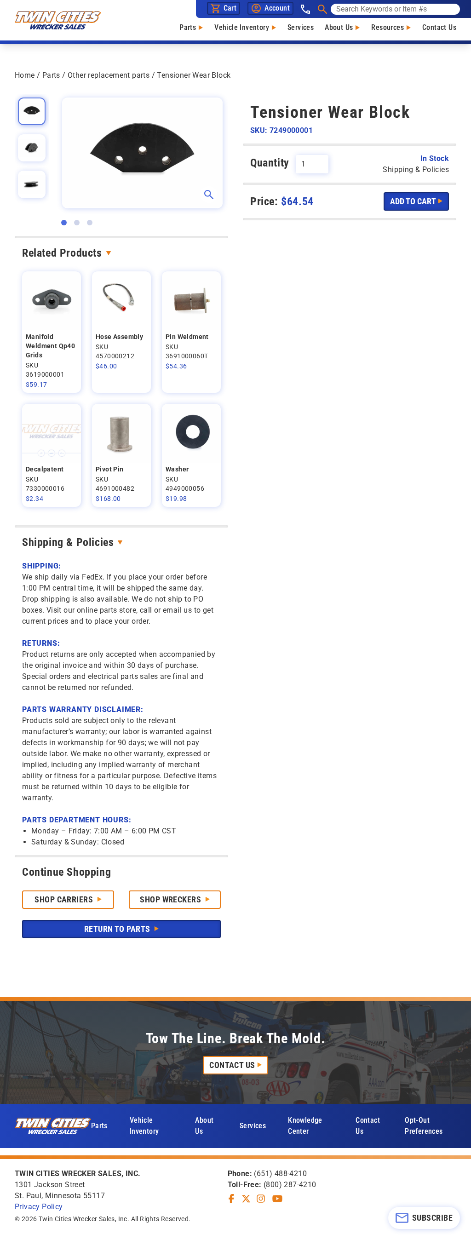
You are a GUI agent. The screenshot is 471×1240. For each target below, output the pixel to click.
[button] (64, 222)
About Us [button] (204, 1126)
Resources (387, 27)
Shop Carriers (64, 899)
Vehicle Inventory (241, 27)
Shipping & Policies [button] (416, 169)
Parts (187, 27)
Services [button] (253, 1125)
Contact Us (439, 27)
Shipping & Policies (68, 542)
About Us (339, 27)
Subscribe (432, 1218)
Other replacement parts (108, 75)
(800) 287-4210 (290, 1184)
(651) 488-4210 (280, 1173)
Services (300, 27)
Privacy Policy (39, 1206)
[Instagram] (260, 1198)
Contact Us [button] (368, 1126)
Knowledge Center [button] (305, 1126)
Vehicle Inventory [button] (144, 1126)
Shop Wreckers (171, 899)
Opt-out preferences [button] (423, 1126)
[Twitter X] (246, 1198)
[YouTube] (277, 1198)
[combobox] (395, 9)
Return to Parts (118, 929)
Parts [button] (99, 1125)
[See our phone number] (305, 9)
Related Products (62, 253)
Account (277, 8)
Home (25, 75)
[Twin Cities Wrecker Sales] (58, 20)
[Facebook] (231, 1198)
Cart (230, 8)
